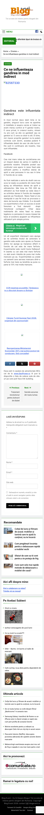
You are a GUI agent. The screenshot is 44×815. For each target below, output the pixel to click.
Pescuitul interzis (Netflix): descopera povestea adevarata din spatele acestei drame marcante (23, 737)
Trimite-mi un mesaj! (12, 591)
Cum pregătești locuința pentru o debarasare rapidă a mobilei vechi (27, 547)
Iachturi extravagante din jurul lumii (18, 628)
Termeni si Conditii (14, 808)
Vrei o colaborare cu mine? (14, 588)
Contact (30, 810)
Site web (9, 482)
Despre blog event (30, 808)
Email (9, 472)
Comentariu (11, 433)
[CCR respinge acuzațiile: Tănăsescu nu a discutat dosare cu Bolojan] (21, 280)
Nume (9, 462)
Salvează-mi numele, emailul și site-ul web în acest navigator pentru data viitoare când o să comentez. (21, 495)
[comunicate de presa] (20, 769)
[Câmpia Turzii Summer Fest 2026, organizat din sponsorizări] (22, 310)
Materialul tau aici (18, 810)
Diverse (8, 64)
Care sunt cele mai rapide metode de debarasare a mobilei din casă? (27, 568)
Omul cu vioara (11, 608)
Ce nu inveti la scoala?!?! (14, 633)
